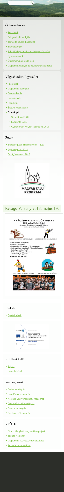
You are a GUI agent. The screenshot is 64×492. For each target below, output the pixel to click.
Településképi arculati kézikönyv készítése (29, 51)
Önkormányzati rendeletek (21, 61)
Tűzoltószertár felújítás (19, 445)
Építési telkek (15, 315)
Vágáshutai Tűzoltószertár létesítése (26, 440)
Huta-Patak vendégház (19, 394)
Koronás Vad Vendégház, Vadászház (26, 399)
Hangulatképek (15, 371)
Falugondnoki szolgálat (19, 37)
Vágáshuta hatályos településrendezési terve (30, 65)
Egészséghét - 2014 (18, 149)
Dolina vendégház (16, 389)
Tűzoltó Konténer (16, 436)
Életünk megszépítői (18, 107)
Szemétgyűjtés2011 (21, 117)
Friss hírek (13, 32)
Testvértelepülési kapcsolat (21, 42)
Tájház (11, 366)
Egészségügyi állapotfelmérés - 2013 (26, 144)
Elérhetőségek (15, 46)
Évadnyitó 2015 (19, 122)
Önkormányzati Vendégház (21, 403)
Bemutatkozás (15, 93)
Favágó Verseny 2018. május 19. (32, 208)
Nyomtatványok (15, 56)
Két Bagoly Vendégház (19, 413)
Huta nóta (12, 103)
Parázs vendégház (17, 408)
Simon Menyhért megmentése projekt (26, 431)
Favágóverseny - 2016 (19, 154)
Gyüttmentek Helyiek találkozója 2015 (30, 126)
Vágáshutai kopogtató (18, 88)
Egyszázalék (14, 98)
